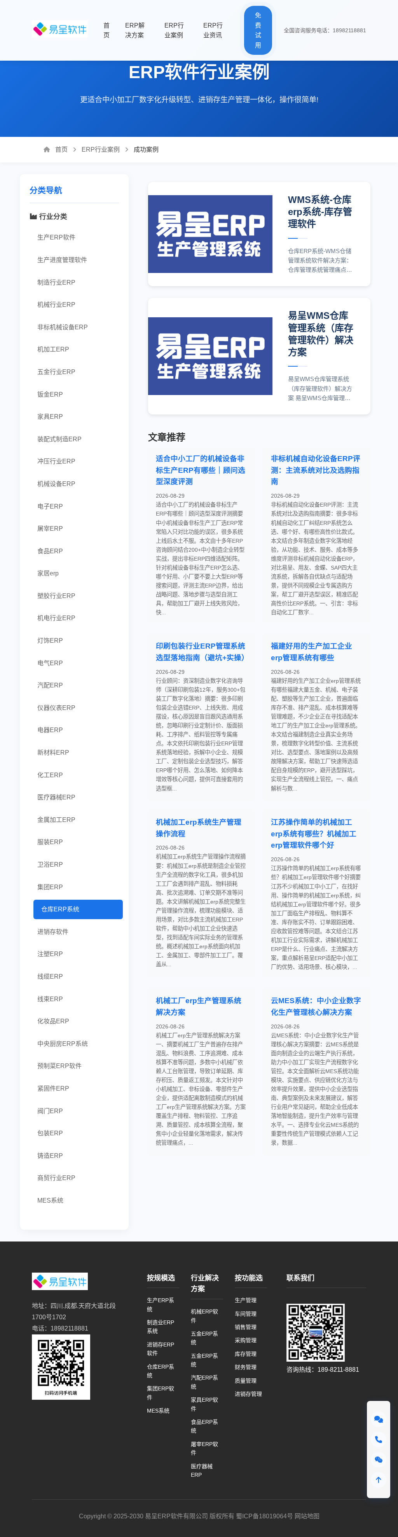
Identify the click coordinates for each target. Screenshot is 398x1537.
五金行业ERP (56, 372)
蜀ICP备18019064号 (264, 1516)
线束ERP (50, 999)
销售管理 (246, 1327)
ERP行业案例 (101, 149)
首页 (61, 149)
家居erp (48, 573)
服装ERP (50, 842)
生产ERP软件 (56, 237)
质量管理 (246, 1381)
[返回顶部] (378, 1480)
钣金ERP (50, 394)
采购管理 (246, 1340)
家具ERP (50, 416)
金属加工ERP (56, 820)
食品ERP (50, 551)
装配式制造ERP (59, 439)
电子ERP (50, 506)
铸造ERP (50, 1155)
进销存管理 (248, 1394)
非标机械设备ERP (62, 327)
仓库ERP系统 (60, 909)
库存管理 (246, 1354)
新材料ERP (53, 752)
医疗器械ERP (56, 797)
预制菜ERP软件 (59, 1066)
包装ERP (50, 1133)
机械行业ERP (56, 304)
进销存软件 (52, 931)
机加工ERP (53, 349)
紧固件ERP (53, 1088)
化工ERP (50, 775)
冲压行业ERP (56, 461)
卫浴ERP (50, 864)
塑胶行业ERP (56, 596)
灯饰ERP (50, 640)
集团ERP (50, 887)
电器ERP (50, 730)
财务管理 (246, 1367)
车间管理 (246, 1314)
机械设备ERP (56, 484)
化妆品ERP (53, 1021)
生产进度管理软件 (62, 260)
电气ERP (50, 663)
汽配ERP (50, 685)
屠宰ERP (50, 528)
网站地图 (307, 1516)
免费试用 (258, 30)
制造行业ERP (56, 282)
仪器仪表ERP (56, 708)
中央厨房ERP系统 (62, 1043)
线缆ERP (50, 976)
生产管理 (246, 1300)
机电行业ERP (56, 618)
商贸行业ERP (56, 1178)
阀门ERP (50, 1111)
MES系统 (50, 1200)
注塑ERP (50, 954)
